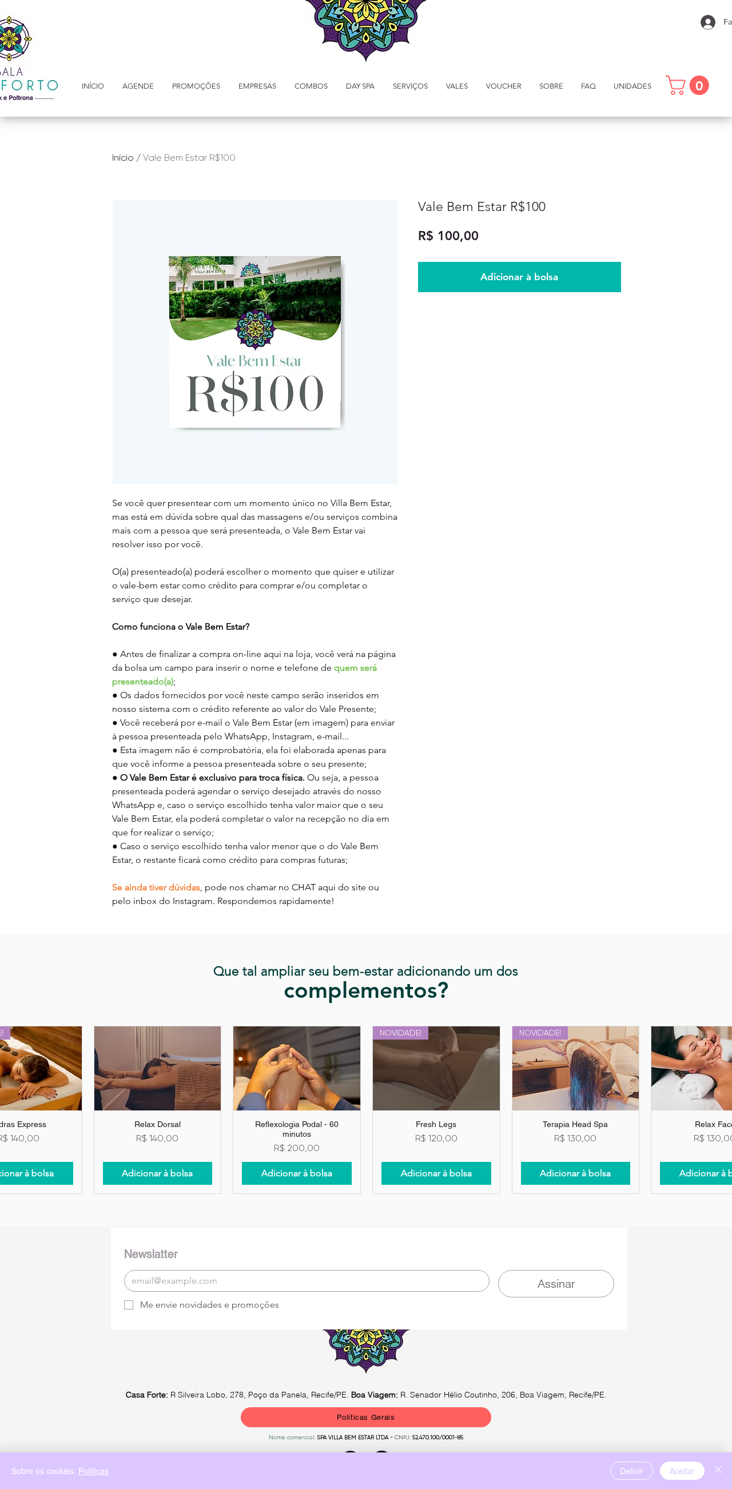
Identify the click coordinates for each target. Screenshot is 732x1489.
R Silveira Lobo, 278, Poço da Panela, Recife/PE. (238, 1395)
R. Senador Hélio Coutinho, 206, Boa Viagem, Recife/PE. (479, 1395)
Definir (631, 1470)
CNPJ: (403, 1437)
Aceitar (682, 1470)
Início (123, 157)
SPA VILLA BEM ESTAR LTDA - (356, 1437)
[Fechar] (718, 1471)
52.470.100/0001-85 (437, 1437)
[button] (410, 86)
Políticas (93, 1470)
